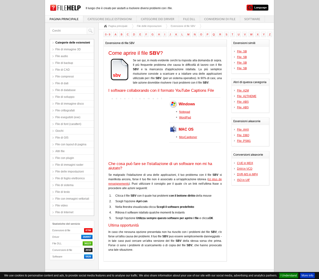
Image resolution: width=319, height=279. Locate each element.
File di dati (61, 83)
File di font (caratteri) (68, 124)
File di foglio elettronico (70, 178)
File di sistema (64, 185)
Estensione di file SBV (183, 26)
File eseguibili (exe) (67, 117)
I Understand (288, 275)
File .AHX (243, 129)
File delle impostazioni (69, 171)
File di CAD (62, 69)
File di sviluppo (64, 97)
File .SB (242, 51)
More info (307, 275)
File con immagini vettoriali (72, 198)
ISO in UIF (243, 180)
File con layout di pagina (70, 144)
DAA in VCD (244, 168)
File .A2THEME (246, 96)
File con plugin (64, 158)
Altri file (60, 151)
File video (61, 205)
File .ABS (243, 101)
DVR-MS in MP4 (247, 174)
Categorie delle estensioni (110, 19)
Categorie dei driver (157, 19)
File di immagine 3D (68, 49)
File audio (61, 56)
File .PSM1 (244, 141)
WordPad (185, 117)
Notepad (184, 112)
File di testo (62, 192)
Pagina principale (64, 19)
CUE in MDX (245, 163)
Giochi (59, 130)
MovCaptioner (188, 137)
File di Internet (64, 212)
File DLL (189, 19)
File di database (65, 90)
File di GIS (61, 137)
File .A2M (243, 90)
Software (252, 19)
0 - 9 (107, 34)
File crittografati (65, 110)
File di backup (64, 63)
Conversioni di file (219, 19)
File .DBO (243, 135)
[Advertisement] (137, 130)
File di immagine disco (69, 103)
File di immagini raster (69, 164)
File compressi (64, 76)
